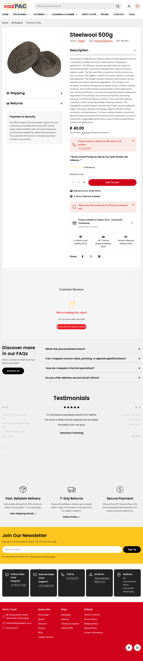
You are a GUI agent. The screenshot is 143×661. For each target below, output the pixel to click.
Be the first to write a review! (71, 326)
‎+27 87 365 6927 (84, 148)
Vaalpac (81, 41)
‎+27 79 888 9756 (46, 585)
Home (5, 23)
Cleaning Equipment (103, 41)
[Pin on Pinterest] (99, 256)
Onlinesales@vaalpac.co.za (18, 623)
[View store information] (132, 223)
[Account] (129, 6)
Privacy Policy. (49, 556)
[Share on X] (91, 256)
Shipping (85, 132)
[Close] (133, 140)
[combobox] (78, 6)
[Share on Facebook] (82, 256)
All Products (17, 23)
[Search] (118, 6)
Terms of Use (35, 556)
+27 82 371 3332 (18, 585)
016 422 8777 (72, 578)
